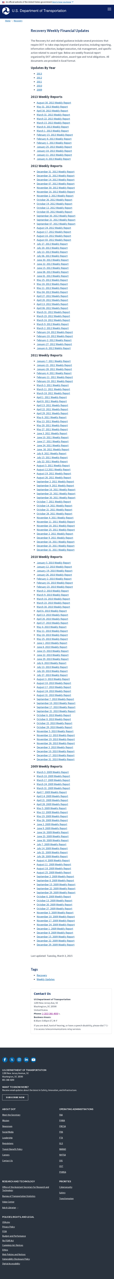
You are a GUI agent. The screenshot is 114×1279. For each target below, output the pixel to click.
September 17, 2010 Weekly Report (56, 707)
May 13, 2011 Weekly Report (52, 421)
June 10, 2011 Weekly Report (53, 437)
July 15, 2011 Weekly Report (52, 457)
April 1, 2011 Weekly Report (52, 397)
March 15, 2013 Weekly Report (53, 122)
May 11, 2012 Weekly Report (52, 288)
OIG (61, 1160)
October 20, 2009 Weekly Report (54, 904)
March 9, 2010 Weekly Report (53, 594)
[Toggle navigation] (109, 9)
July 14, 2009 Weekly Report (52, 848)
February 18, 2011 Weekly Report (55, 381)
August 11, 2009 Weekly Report (54, 864)
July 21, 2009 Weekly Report (52, 852)
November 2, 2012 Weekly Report (55, 195)
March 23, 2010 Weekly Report (53, 602)
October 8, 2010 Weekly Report (54, 719)
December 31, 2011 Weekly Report (56, 549)
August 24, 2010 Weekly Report (54, 691)
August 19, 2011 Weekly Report (54, 473)
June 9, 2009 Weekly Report (52, 828)
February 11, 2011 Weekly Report (55, 377)
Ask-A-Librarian (9, 1207)
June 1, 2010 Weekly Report (52, 643)
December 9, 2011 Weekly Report (55, 537)
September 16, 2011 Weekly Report (56, 489)
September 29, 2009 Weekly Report (56, 892)
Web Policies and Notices (14, 1254)
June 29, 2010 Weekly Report (53, 659)
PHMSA (62, 1172)
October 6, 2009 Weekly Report (54, 896)
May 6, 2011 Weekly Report (51, 417)
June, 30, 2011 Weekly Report (53, 449)
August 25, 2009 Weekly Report (54, 872)
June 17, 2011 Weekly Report (53, 441)
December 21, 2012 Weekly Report (56, 175)
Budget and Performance (14, 1236)
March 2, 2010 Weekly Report (53, 590)
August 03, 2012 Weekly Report (54, 240)
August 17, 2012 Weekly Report (54, 232)
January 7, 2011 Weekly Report (54, 361)
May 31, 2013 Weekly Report (52, 106)
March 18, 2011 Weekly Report (53, 393)
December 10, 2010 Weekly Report (56, 751)
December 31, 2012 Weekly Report (56, 171)
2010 (39, 85)
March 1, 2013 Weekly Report (53, 130)
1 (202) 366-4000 (50, 1013)
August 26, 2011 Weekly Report (54, 477)
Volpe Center (8, 1201)
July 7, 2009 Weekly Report (51, 844)
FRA (61, 1132)
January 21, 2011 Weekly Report (54, 365)
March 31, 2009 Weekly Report (53, 788)
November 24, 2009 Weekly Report (56, 924)
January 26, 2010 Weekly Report (54, 574)
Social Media (8, 1132)
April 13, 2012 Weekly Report (52, 304)
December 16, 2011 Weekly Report (56, 541)
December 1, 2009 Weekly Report (55, 928)
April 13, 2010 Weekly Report (52, 615)
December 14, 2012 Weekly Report (56, 179)
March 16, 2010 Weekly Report (53, 598)
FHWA (62, 1120)
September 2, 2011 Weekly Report (55, 481)
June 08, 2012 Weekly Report (53, 272)
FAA (61, 1114)
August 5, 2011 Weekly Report (53, 465)
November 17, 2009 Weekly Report (56, 920)
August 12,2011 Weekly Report (54, 469)
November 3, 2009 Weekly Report (55, 912)
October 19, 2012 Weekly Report (54, 203)
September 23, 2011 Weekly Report (56, 493)
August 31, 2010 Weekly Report (54, 695)
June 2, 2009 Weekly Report (52, 824)
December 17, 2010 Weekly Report (56, 755)
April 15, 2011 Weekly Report (52, 405)
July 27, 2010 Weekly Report (52, 675)
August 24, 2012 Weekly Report (54, 227)
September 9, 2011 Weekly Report (55, 485)
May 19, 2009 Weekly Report (52, 816)
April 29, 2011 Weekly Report (52, 413)
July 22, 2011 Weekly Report (52, 461)
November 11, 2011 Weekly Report (56, 521)
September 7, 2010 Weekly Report (55, 699)
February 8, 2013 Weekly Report (54, 138)
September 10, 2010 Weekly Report (56, 703)
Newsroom (7, 1126)
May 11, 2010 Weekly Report (52, 631)
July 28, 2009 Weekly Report (52, 856)
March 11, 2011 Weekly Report (53, 389)
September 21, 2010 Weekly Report (56, 711)
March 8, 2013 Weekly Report (53, 126)
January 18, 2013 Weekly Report (54, 150)
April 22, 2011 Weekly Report (52, 409)
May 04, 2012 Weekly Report (52, 292)
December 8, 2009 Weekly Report (55, 932)
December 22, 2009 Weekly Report (56, 940)
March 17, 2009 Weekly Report (53, 780)
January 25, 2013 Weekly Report (54, 146)
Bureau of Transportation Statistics (18, 1196)
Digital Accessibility (11, 1263)
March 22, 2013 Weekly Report (53, 118)
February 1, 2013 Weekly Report (54, 142)
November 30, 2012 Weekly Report (56, 187)
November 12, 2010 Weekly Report (56, 735)
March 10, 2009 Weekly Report (53, 776)
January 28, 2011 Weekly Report (54, 369)
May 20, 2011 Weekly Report (52, 425)
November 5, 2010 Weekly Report (55, 731)
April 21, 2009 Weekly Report (52, 800)
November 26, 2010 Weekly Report (56, 743)
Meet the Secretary (11, 1114)
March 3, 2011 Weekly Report (53, 385)
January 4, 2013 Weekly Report (54, 159)
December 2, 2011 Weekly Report (55, 533)
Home (8, 20)
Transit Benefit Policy (12, 1149)
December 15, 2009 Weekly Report (56, 936)
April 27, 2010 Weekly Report (52, 623)
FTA (61, 1137)
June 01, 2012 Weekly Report (53, 276)
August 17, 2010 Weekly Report (54, 687)
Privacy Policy (8, 1226)
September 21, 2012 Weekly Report (56, 219)
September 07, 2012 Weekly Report (56, 223)
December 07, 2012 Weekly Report (56, 183)
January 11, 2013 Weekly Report (54, 155)
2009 (39, 89)
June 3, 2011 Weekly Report (52, 433)
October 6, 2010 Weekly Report (54, 715)
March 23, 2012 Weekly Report (53, 316)
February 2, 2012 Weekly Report (54, 340)
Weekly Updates (46, 979)
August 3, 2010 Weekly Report (53, 679)
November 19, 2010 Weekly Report (56, 739)
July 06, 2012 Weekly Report (52, 256)
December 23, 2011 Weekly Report (56, 545)
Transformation (66, 1198)
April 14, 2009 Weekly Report (52, 796)
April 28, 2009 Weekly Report (52, 804)
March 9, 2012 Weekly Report (53, 324)
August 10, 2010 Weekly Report (54, 683)
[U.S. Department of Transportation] (34, 11)
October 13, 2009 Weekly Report (54, 900)
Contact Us (7, 1160)
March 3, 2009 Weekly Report (53, 772)
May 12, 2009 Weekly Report (52, 812)
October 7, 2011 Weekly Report (54, 501)
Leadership (7, 1137)
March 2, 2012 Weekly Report (53, 328)
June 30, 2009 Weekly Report (53, 840)
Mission (5, 1120)
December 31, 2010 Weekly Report (56, 759)
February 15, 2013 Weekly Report (55, 134)
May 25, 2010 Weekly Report (52, 639)
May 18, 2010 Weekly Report (52, 635)
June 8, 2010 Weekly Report (52, 647)
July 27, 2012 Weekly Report (52, 244)
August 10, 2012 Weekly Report (54, 236)
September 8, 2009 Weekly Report (55, 880)
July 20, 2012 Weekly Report (52, 248)
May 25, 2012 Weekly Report (52, 280)
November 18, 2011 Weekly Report (56, 525)
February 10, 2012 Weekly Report (55, 336)
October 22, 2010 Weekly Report (54, 723)
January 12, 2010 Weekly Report (54, 566)
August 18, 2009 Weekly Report (54, 868)
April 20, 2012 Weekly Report (52, 300)
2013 (39, 73)
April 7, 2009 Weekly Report (52, 792)
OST (61, 1166)
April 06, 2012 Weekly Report (52, 308)
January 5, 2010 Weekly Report (54, 562)
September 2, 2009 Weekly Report (55, 876)
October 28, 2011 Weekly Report (54, 513)
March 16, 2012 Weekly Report (53, 320)
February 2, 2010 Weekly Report (54, 578)
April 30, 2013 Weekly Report (52, 110)
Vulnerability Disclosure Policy (16, 1259)
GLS (61, 1143)
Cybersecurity (65, 1187)
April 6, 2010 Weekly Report (52, 611)
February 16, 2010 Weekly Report (55, 582)
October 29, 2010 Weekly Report (54, 727)
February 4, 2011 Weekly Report (54, 373)
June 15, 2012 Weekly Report (53, 268)
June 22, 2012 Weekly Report (53, 264)
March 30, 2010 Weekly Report (53, 607)
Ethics (5, 1249)
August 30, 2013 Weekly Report (54, 102)
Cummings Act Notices (12, 1245)
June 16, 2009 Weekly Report (53, 832)
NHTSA (62, 1154)
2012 (39, 77)
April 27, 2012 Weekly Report (52, 296)
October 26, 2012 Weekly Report (54, 199)
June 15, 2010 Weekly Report (53, 651)
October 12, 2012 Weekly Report (54, 207)
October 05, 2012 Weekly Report (54, 211)
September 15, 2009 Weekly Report (56, 884)
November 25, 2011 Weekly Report (56, 529)
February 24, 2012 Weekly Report (55, 332)
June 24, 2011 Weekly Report (53, 445)
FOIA (4, 1231)
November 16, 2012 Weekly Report (56, 191)
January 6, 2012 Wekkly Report (54, 348)
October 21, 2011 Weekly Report (54, 509)
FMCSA (62, 1126)
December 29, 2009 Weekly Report (56, 944)
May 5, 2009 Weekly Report (51, 808)
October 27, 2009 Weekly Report (54, 908)
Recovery (18, 20)
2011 (39, 81)
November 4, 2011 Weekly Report (55, 517)
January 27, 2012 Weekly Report (54, 344)
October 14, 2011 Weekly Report (54, 505)
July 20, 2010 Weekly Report (52, 671)
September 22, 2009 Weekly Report (56, 888)
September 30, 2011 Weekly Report (56, 497)
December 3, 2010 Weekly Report (55, 747)
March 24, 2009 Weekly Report (53, 784)
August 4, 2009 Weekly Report (53, 860)
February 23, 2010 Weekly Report (55, 586)
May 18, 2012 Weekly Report (52, 284)
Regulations (7, 1143)
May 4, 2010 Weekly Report (51, 627)
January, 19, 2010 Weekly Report (54, 570)
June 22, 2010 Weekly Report (53, 655)
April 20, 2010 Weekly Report (52, 619)
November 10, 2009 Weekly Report (56, 916)
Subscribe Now (15, 1097)
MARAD (62, 1149)
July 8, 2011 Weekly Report (51, 453)
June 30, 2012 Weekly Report (53, 260)
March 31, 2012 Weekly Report (53, 312)
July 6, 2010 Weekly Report (51, 663)
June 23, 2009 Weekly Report (53, 836)
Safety (62, 1192)
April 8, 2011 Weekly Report (52, 401)
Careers (6, 1154)
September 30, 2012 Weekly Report (56, 215)
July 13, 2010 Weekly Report (52, 667)
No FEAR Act (8, 1240)
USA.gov (6, 1222)
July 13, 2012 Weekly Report (52, 252)
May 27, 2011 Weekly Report (52, 429)
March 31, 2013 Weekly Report (53, 114)
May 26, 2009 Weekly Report (52, 820)
